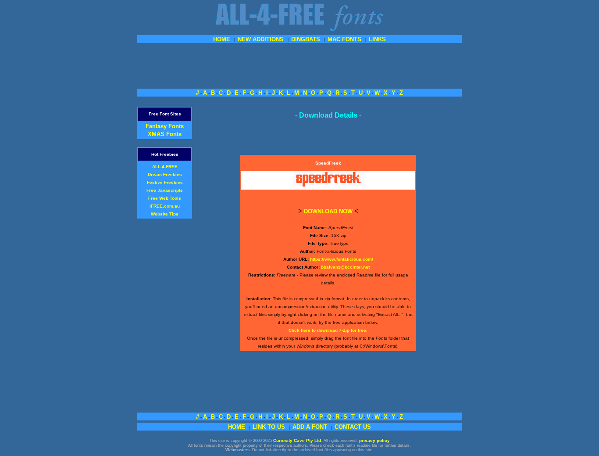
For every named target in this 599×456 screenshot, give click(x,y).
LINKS (377, 39)
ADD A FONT (309, 427)
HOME (221, 39)
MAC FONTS (344, 39)
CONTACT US (353, 427)
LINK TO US (269, 427)
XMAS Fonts (165, 134)
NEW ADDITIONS (261, 39)
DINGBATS (305, 39)
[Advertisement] (299, 65)
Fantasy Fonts (165, 126)
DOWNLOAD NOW (328, 211)
